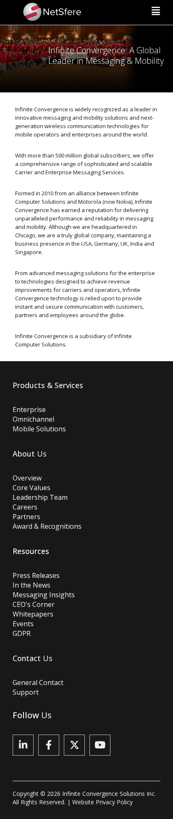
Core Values (31, 487)
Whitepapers (33, 614)
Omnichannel (33, 419)
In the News (31, 585)
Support (26, 692)
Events (23, 623)
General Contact (38, 682)
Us (30, 454)
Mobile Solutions (39, 428)
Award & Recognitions (47, 526)
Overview (27, 478)
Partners (26, 516)
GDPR (22, 633)
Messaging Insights (44, 594)
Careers (25, 507)
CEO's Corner (34, 604)
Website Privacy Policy (102, 802)
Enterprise (29, 409)
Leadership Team (40, 497)
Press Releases (36, 575)
